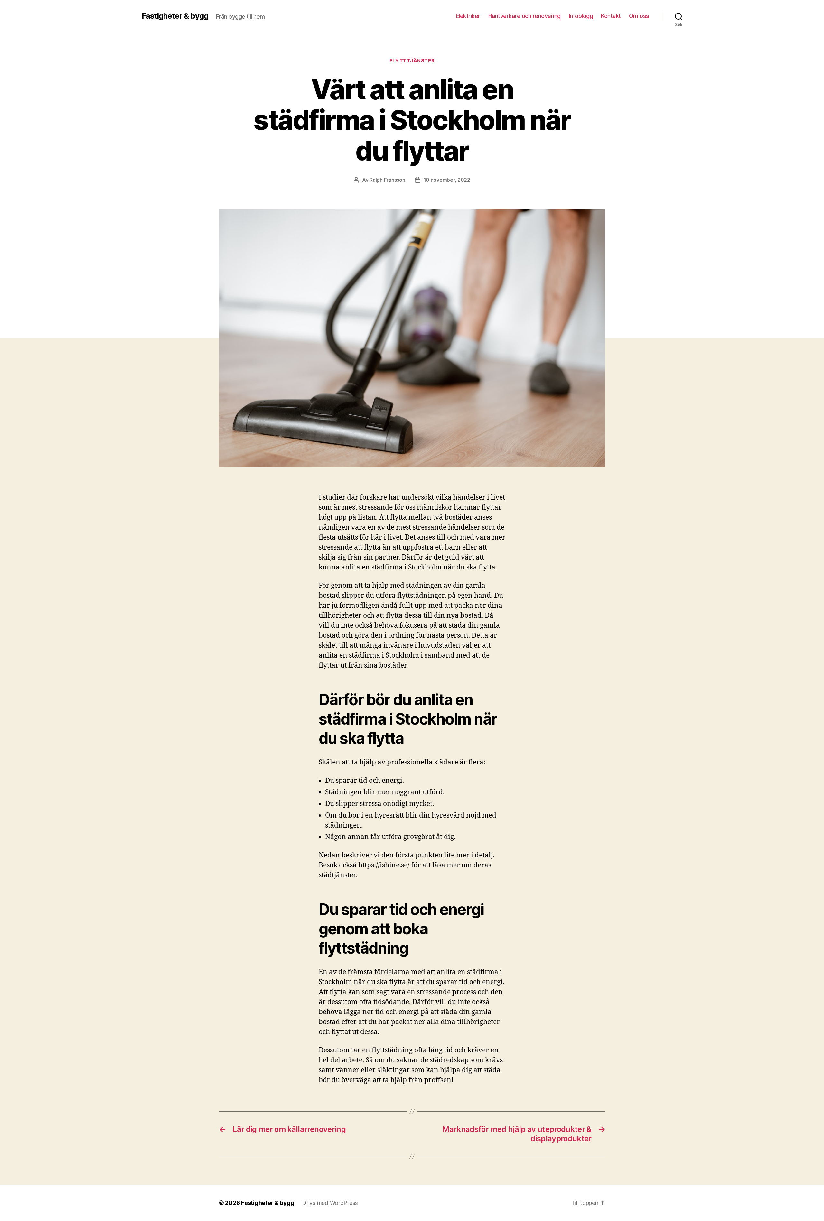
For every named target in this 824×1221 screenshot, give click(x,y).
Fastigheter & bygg (175, 16)
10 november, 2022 (447, 180)
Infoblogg (581, 16)
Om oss (639, 16)
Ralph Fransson (387, 180)
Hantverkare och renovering (524, 16)
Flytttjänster (412, 61)
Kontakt (611, 16)
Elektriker (468, 16)
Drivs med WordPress (330, 1202)
